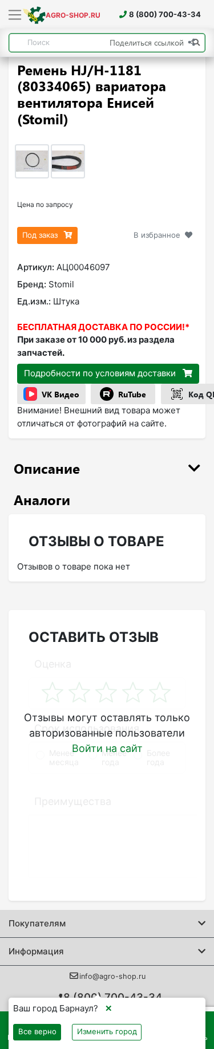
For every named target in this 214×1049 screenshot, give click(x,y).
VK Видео (60, 394)
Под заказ (41, 234)
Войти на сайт (107, 748)
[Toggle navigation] (15, 15)
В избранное (157, 234)
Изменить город (107, 1031)
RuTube (132, 394)
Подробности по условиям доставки (101, 373)
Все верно (37, 1031)
